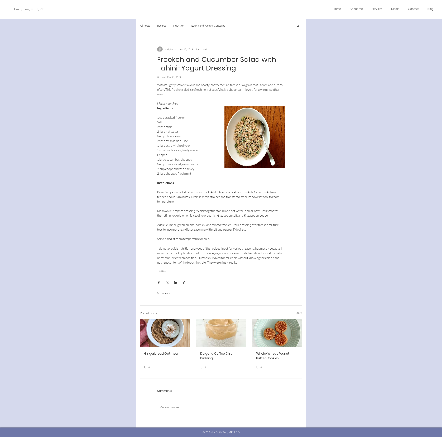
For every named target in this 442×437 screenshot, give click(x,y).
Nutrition (178, 25)
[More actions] (283, 49)
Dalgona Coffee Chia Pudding (216, 355)
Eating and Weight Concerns (208, 25)
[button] (297, 25)
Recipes (161, 25)
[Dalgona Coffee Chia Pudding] (221, 333)
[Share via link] (184, 282)
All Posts (145, 25)
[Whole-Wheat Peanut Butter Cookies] (277, 333)
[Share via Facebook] (158, 282)
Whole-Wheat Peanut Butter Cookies (272, 355)
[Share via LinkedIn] (175, 282)
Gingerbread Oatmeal (161, 353)
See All (298, 312)
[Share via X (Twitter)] (167, 282)
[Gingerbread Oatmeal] (165, 333)
